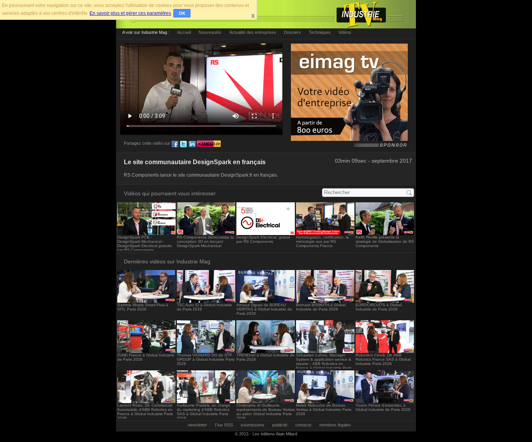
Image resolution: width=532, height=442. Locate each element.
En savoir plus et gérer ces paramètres (130, 13)
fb (175, 144)
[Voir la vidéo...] (146, 233)
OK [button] (182, 13)
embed (209, 144)
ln (192, 144)
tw (183, 144)
